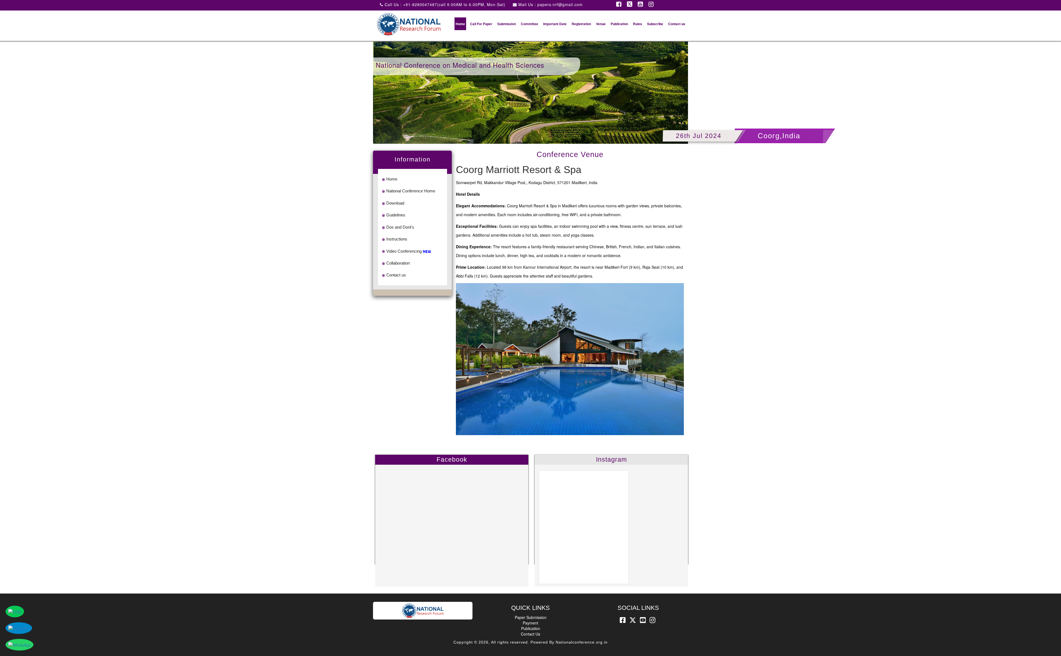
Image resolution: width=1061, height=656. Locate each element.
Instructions (396, 239)
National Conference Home (410, 191)
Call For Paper (481, 23)
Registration (581, 23)
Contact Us (530, 634)
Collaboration (398, 263)
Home (460, 23)
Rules (637, 23)
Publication (619, 23)
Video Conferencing (404, 251)
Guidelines (395, 215)
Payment (530, 623)
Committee (529, 23)
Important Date (555, 23)
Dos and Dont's (400, 227)
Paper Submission (531, 617)
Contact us (676, 23)
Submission (506, 23)
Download (395, 203)
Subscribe (655, 23)
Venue (601, 23)
